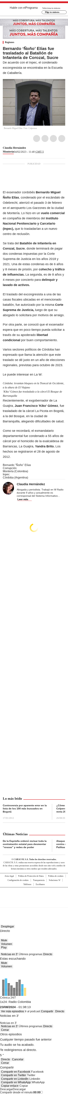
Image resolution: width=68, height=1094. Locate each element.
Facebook (36, 138)
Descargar (6, 1089)
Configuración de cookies (18, 880)
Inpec (6, 474)
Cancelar (17, 1059)
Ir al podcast (32, 1011)
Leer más (22, 499)
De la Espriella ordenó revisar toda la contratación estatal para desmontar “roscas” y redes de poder (25, 844)
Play (4, 947)
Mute (4, 940)
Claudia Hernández (14, 147)
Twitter (44, 138)
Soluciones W (54, 880)
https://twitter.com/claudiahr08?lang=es (28, 148)
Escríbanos (40, 884)
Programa (31, 7)
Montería (8, 151)
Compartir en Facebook (15, 1071)
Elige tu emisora (52, 12)
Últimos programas (30, 954)
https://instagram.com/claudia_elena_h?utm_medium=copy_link (32, 148)
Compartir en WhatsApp (16, 1082)
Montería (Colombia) (15, 471)
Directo (47, 954)
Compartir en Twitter (13, 1075)
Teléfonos (27, 884)
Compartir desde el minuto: (20, 1092)
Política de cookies (55, 876)
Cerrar (5, 1029)
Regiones (9, 42)
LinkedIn (53, 138)
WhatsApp (61, 138)
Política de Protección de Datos (31, 876)
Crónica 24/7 (8, 997)
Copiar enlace (9, 1085)
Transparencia (38, 880)
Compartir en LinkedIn (14, 1078)
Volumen (6, 943)
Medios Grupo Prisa (34, 903)
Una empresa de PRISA (34, 895)
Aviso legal (9, 876)
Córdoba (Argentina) (15, 477)
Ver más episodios (12, 1011)
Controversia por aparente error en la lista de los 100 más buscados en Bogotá (25, 808)
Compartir (47, 1011)
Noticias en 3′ (9, 954)
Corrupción (10, 468)
